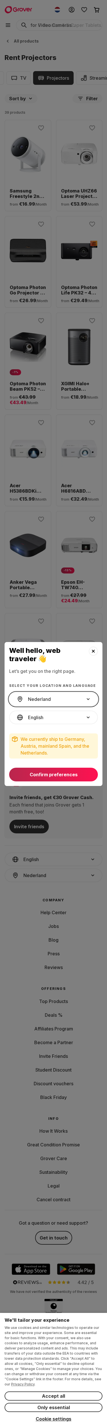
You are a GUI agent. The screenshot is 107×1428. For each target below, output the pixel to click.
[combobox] (53, 699)
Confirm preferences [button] (54, 774)
